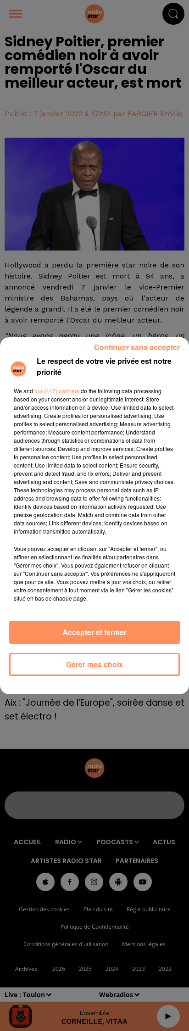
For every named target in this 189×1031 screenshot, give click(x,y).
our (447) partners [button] (56, 391)
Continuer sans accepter (137, 347)
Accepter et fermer (94, 632)
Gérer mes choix (94, 664)
